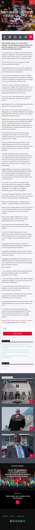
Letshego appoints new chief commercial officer (15, 350)
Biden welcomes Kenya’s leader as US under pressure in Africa (18, 475)
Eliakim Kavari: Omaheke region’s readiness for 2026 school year (17, 445)
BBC (4, 401)
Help (5, 368)
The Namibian (22, 322)
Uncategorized (17, 10)
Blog (12, 516)
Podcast (6, 516)
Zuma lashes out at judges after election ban (18, 497)
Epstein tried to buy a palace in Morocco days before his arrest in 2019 (17, 391)
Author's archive (17, 334)
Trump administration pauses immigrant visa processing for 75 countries (17, 418)
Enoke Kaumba (6, 455)
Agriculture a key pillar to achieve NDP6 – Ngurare (15, 344)
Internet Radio (20, 516)
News (4, 408)
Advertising (7, 366)
